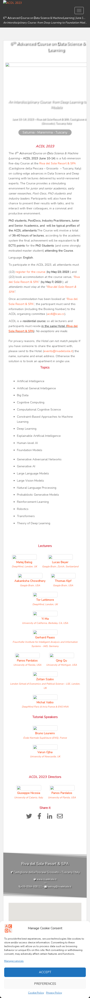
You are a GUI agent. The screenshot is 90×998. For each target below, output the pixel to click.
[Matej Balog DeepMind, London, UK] (25, 555)
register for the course (30, 272)
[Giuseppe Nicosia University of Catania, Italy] (29, 785)
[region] (45, 88)
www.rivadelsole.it (46, 879)
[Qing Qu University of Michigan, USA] (61, 653)
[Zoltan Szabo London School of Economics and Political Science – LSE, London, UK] (45, 672)
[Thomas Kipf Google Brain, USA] (63, 573)
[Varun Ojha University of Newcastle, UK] (45, 745)
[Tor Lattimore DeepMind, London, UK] (45, 592)
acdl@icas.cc (55, 314)
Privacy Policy (54, 992)
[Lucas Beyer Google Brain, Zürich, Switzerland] (60, 555)
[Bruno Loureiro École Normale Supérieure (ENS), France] (45, 726)
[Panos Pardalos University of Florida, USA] (27, 653)
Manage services (14, 961)
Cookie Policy (36, 992)
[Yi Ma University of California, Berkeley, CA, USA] (45, 611)
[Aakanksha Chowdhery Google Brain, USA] (30, 573)
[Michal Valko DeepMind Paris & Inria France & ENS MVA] (45, 695)
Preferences (45, 984)
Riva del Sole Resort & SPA (57, 163)
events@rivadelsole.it (58, 351)
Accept (45, 972)
